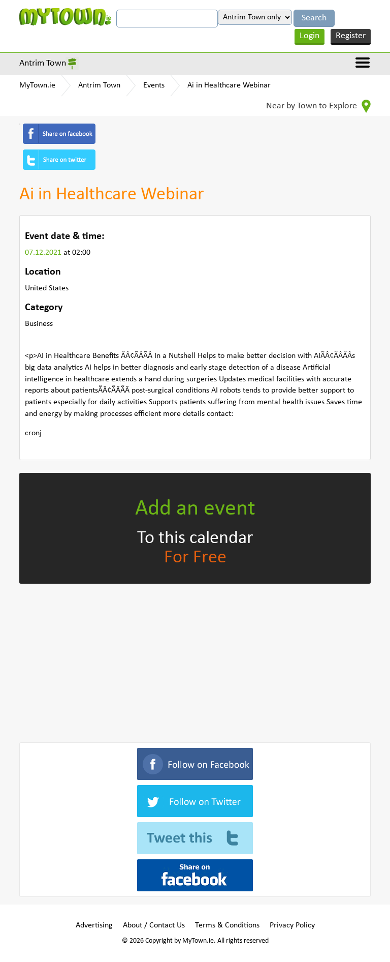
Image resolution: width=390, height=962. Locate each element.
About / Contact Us (154, 925)
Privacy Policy (292, 925)
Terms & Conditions (227, 925)
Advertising (94, 925)
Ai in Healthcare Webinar (229, 85)
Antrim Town (42, 63)
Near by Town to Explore (312, 106)
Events (154, 85)
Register (351, 36)
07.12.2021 (44, 253)
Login (309, 36)
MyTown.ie (37, 85)
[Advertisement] (194, 661)
